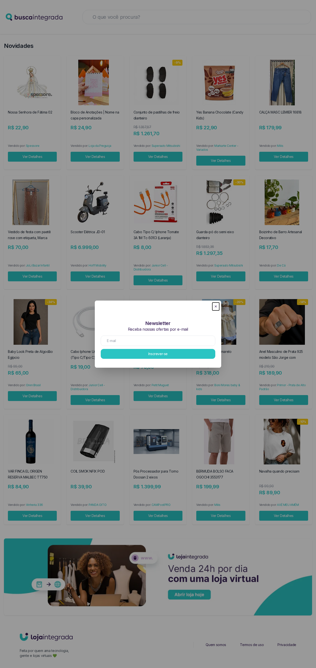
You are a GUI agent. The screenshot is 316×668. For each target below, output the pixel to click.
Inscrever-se (158, 354)
